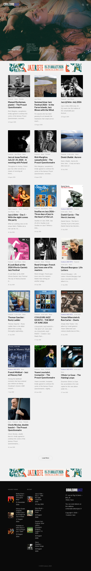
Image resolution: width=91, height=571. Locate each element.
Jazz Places (37, 99)
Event (20, 209)
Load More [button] (45, 458)
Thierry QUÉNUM (15, 14)
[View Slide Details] (45, 68)
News (16, 99)
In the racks (70, 154)
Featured (10, 99)
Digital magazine (12, 209)
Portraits (21, 99)
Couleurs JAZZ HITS (67, 209)
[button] (88, 5)
